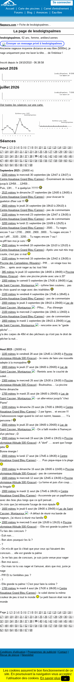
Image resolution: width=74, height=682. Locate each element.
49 (11, 160)
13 (54, 147)
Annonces (42, 12)
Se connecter (62, 2)
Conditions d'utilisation (12, 651)
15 (64, 147)
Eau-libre (57, 12)
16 (69, 147)
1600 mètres (9, 478)
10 (40, 147)
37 (26, 156)
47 (1, 160)
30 (65, 151)
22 (26, 151)
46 (70, 156)
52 (26, 160)
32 (1, 156)
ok (65, 678)
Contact (62, 651)
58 (55, 160)
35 (16, 156)
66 (21, 165)
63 (6, 165)
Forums (18, 12)
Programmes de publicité (42, 651)
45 (65, 156)
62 (1, 165)
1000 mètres (9, 280)
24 (36, 151)
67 (26, 165)
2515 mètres (9, 192)
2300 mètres (9, 380)
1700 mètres (9, 393)
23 (31, 151)
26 (45, 151)
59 (60, 160)
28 (55, 151)
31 (70, 151)
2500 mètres (9, 245)
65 (16, 165)
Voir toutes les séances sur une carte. (21, 104)
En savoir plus (50, 678)
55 (40, 160)
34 (11, 156)
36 (21, 156)
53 (31, 160)
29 (60, 151)
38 (31, 156)
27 (50, 151)
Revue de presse (9, 654)
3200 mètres (9, 223)
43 (55, 156)
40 (40, 156)
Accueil (10, 8)
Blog (29, 12)
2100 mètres (9, 214)
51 (21, 160)
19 (11, 151)
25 (40, 151)
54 (36, 160)
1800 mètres (9, 320)
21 (21, 151)
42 (50, 156)
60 (65, 160)
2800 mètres (9, 205)
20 (16, 151)
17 (1, 151)
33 (6, 156)
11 (45, 147)
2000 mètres (9, 302)
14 (59, 147)
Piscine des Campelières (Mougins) (20, 263)
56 (45, 160)
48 (6, 160)
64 (11, 165)
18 (6, 151)
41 (45, 156)
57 (50, 160)
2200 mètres (9, 174)
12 (49, 147)
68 (31, 165)
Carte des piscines (29, 8)
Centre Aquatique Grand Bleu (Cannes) (22, 179)
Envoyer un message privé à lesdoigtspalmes (34, 43)
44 (60, 156)
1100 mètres (9, 353)
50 (16, 160)
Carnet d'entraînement (56, 8)
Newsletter (28, 654)
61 (70, 160)
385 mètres (8, 271)
